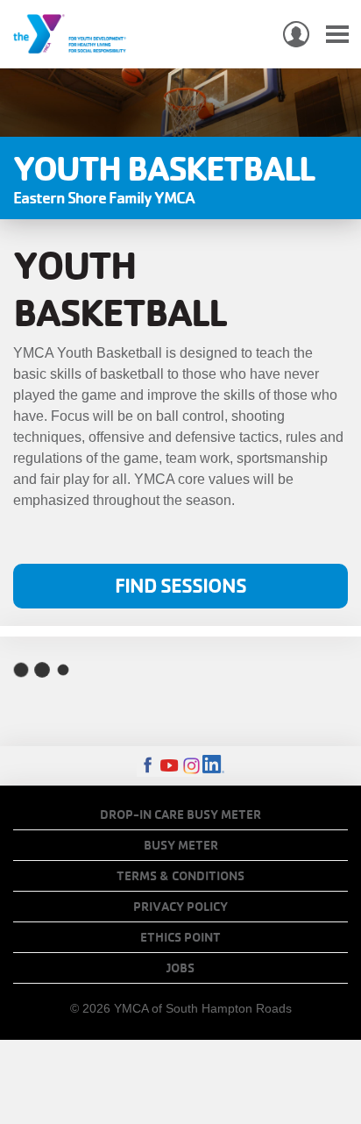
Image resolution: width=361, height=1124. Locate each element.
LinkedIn (213, 766)
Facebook (148, 766)
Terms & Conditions (180, 876)
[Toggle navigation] (337, 34)
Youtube (169, 766)
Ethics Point (180, 937)
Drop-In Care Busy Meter (180, 814)
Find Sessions (180, 585)
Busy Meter (181, 845)
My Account (296, 34)
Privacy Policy (180, 906)
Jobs (180, 968)
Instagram (191, 766)
